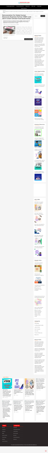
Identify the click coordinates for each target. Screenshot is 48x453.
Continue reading (28, 39)
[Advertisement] (40, 26)
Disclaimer (3, 431)
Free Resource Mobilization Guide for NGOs (40, 286)
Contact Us (3, 429)
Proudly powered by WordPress (17, 444)
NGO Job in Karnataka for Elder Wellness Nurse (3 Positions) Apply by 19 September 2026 (39, 225)
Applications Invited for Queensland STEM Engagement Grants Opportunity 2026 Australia (40, 108)
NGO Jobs (33, 6)
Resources (28, 6)
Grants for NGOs (4, 435)
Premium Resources (20, 6)
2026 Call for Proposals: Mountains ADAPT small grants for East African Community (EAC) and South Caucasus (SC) (39, 40)
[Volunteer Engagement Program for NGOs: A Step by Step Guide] (38, 143)
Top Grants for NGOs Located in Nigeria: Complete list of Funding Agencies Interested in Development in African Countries (39, 263)
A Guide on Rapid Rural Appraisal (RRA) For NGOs (39, 172)
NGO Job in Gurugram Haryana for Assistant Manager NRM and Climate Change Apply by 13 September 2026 (40, 50)
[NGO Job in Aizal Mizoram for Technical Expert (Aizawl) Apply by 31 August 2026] (38, 252)
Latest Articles (37, 327)
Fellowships (39, 6)
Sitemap (3, 439)
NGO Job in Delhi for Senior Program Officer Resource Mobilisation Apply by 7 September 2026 (39, 214)
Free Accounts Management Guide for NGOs (39, 275)
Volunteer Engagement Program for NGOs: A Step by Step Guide (40, 139)
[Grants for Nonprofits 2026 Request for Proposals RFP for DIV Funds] (38, 90)
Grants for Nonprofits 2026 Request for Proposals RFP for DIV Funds (40, 45)
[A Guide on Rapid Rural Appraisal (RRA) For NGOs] (38, 177)
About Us (3, 427)
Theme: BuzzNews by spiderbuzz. (30, 444)
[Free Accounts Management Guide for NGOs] (38, 279)
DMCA (3, 433)
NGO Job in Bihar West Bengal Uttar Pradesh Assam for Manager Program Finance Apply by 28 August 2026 (40, 236)
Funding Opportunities (10, 6)
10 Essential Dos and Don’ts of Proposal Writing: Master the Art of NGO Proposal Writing (40, 297)
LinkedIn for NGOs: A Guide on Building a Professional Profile (39, 150)
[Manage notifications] (46, 451)
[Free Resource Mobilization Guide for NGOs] (38, 290)
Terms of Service (4, 441)
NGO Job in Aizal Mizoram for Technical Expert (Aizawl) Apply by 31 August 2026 (39, 247)
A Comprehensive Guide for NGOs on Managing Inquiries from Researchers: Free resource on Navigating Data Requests (39, 128)
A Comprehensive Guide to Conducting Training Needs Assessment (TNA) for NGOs (40, 161)
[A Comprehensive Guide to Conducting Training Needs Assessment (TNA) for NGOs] (38, 166)
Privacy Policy (4, 437)
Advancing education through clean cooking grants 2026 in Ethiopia (39, 119)
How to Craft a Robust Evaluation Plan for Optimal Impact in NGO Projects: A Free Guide (39, 308)
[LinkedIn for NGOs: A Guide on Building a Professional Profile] (38, 155)
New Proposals (24, 8)
